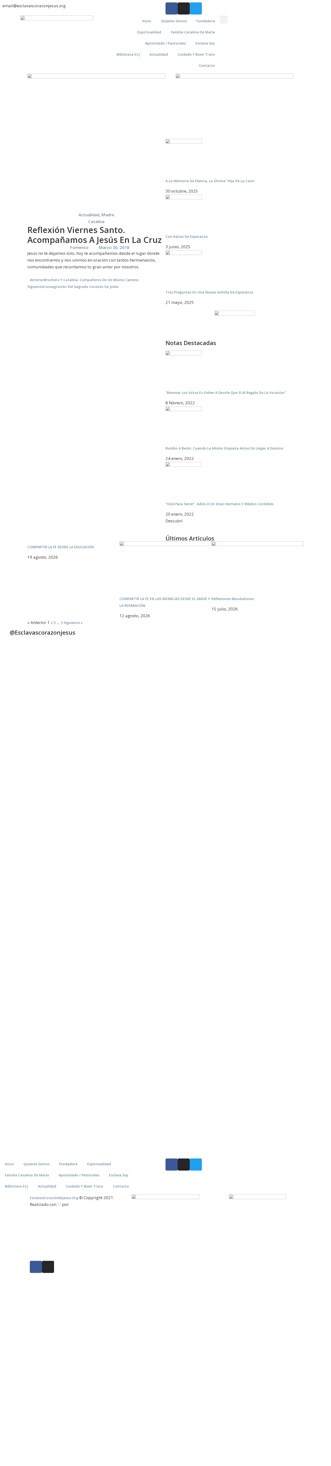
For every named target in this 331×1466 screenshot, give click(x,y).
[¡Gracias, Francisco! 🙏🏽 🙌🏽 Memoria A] (186, 735)
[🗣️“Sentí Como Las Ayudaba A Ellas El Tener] (308, 964)
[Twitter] (196, 8)
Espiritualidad (149, 32)
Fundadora (206, 21)
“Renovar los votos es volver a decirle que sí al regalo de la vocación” (226, 392)
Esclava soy (205, 43)
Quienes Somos (174, 21)
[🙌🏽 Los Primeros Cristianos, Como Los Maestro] (308, 740)
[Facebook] (172, 8)
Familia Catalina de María (193, 32)
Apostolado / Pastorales (165, 43)
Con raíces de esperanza (187, 236)
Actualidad (159, 54)
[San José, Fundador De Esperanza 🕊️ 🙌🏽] (267, 1020)
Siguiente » (73, 622)
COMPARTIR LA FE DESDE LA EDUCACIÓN (60, 547)
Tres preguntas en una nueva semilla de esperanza (209, 292)
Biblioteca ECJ (128, 54)
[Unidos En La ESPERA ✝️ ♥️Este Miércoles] (63, 692)
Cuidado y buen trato (196, 54)
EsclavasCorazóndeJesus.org (54, 1197)
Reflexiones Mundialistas (233, 598)
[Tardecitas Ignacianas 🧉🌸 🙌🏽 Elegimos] (104, 750)
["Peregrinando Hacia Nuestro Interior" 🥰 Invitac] (104, 962)
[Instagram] (184, 8)
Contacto (207, 65)
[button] (224, 19)
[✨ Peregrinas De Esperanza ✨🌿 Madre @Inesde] (186, 974)
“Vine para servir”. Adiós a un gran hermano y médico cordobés (220, 504)
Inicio (146, 21)
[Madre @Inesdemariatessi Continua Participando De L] (145, 753)
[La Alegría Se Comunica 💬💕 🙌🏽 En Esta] (227, 733)
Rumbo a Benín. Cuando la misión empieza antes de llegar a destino (224, 448)
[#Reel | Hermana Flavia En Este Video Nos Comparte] (145, 921)
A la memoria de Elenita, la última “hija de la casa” (210, 181)
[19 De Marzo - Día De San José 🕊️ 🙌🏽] (227, 957)
